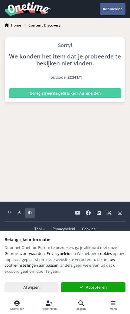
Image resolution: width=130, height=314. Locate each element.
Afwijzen (31, 287)
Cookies (89, 228)
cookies (105, 253)
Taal (38, 228)
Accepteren (96, 287)
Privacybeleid (64, 228)
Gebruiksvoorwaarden (25, 253)
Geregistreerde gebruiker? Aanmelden (65, 93)
